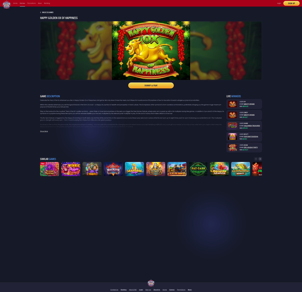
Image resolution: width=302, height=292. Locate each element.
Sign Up (291, 3)
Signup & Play (151, 85)
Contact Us (114, 290)
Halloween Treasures (252, 126)
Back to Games (47, 12)
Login (279, 3)
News (40, 3)
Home (15, 3)
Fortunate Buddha (251, 137)
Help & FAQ (133, 290)
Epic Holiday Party (251, 147)
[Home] (151, 282)
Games (22, 3)
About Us (156, 290)
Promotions (31, 3)
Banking (47, 3)
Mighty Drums (249, 104)
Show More (44, 131)
